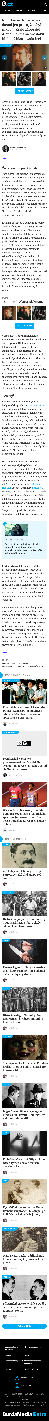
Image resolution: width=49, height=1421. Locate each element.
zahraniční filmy (36, 666)
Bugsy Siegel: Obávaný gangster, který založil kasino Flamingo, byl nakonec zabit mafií (24, 1115)
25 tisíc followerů (27, 1385)
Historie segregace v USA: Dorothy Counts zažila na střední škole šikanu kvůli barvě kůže (24, 923)
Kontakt (8, 1355)
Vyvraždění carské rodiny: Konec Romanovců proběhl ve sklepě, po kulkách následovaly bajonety (24, 1211)
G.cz (20, 1397)
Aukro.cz (17, 1405)
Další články (24, 1326)
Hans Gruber (9, 666)
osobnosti (24, 663)
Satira (19, 11)
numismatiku (28, 1408)
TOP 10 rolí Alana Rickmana (23, 302)
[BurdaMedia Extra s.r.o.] (24, 1414)
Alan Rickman (9, 663)
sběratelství (39, 1405)
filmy (21, 666)
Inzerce (8, 1369)
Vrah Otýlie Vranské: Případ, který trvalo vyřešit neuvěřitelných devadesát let (24, 1163)
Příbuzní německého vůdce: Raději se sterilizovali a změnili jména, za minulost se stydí (24, 1307)
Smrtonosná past (37, 405)
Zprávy (6, 11)
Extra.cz (19, 1402)
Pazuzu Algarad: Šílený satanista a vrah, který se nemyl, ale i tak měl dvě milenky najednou (24, 971)
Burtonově (37, 488)
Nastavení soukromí (33, 1347)
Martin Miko (12, 884)
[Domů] (7, 4)
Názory (31, 11)
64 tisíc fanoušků (27, 1377)
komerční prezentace (16, 830)
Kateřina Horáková (18, 147)
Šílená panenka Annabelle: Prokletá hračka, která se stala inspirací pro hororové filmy (25, 1067)
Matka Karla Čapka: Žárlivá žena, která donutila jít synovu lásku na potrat (24, 1259)
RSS (27, 1355)
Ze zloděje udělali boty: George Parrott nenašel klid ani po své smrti (22, 875)
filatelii (18, 1408)
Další (43, 10)
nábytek (36, 1402)
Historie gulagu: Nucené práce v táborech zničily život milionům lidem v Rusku (23, 1019)
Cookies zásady (31, 1369)
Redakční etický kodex (14, 1361)
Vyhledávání (45, 4)
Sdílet (4, 158)
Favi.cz (29, 1402)
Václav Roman (13, 723)
